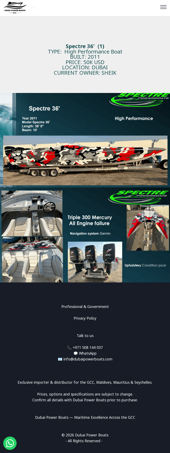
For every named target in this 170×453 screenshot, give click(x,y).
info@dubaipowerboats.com (87, 359)
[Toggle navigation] (163, 7)
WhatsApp (88, 353)
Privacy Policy (85, 318)
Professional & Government (85, 306)
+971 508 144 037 (88, 347)
